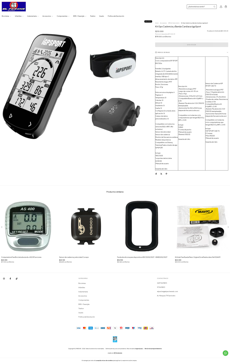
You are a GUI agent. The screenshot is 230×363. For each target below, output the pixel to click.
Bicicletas (5, 16)
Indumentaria (32, 16)
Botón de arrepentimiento (153, 348)
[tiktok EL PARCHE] (16, 279)
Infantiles (18, 16)
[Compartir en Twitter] (161, 174)
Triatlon (92, 16)
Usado (101, 16)
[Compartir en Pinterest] (166, 174)
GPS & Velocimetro (173, 23)
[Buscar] (214, 7)
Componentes (62, 16)
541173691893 (162, 283)
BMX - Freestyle (79, 16)
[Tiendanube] (115, 353)
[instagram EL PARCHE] (4, 279)
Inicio (156, 23)
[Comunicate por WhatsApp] (225, 353)
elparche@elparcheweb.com (167, 291)
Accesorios (47, 16)
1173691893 (161, 287)
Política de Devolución (116, 16)
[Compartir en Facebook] (156, 174)
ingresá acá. (139, 348)
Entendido (143, 360)
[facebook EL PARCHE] (10, 279)
